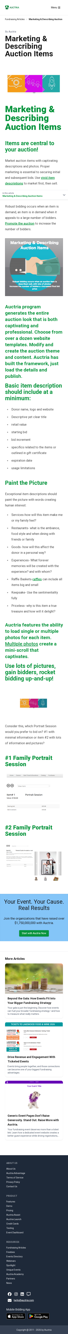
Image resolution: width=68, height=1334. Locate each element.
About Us (10, 1169)
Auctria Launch (13, 1219)
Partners (10, 1278)
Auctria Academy (15, 1274)
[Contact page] (28, 1294)
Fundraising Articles (15, 19)
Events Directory (14, 1256)
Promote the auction (19, 223)
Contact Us (11, 1186)
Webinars (11, 1261)
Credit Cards (12, 1223)
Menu (54, 7)
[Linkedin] (22, 1294)
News (9, 1283)
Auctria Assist (13, 1215)
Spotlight (10, 1265)
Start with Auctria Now (34, 933)
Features (10, 1201)
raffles (37, 579)
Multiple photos (21, 644)
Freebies (10, 1252)
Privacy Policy (13, 1182)
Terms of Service (14, 1177)
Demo (9, 1206)
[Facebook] (9, 1294)
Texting (10, 1228)
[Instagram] (16, 1294)
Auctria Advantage (15, 1173)
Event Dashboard (14, 1232)
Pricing (9, 1210)
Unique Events (13, 1270)
